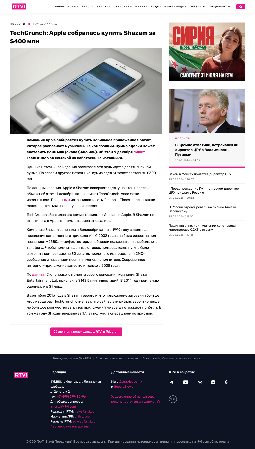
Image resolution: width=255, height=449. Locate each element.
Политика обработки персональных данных (172, 358)
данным (63, 200)
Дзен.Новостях (130, 381)
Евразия (104, 6)
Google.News (123, 386)
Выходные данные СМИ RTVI (72, 358)
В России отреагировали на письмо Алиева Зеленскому (202, 209)
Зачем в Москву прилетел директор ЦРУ (200, 174)
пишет (139, 152)
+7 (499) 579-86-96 (71, 396)
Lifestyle (197, 6)
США (75, 6)
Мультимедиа (175, 6)
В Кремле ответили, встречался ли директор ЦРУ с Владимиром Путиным (206, 150)
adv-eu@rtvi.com (85, 421)
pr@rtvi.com (83, 416)
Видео (156, 6)
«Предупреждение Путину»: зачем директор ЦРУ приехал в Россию (204, 190)
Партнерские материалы (69, 426)
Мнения (141, 6)
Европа (88, 6)
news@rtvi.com (86, 411)
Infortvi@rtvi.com (63, 406)
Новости (62, 6)
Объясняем (123, 6)
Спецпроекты (219, 6)
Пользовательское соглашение (117, 358)
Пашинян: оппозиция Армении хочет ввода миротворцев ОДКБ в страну (202, 227)
